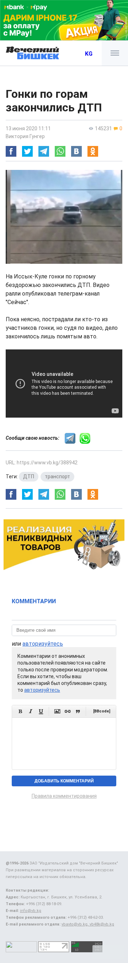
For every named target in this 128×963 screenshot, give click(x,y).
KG (88, 53)
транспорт (57, 476)
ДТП (28, 476)
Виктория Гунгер (25, 136)
